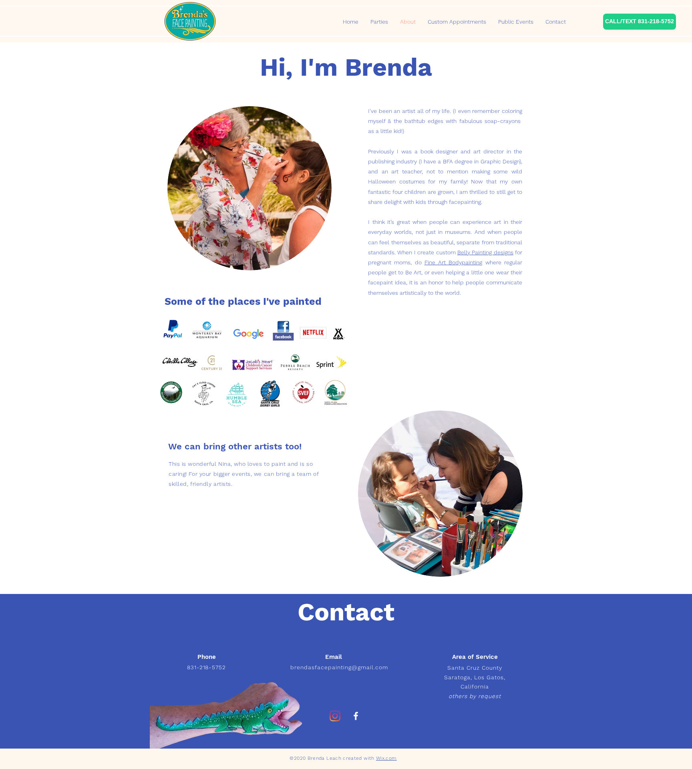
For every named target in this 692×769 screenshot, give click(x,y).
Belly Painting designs (485, 252)
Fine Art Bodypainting (453, 262)
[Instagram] (335, 716)
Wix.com (386, 758)
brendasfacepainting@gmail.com (339, 667)
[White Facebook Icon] (355, 716)
